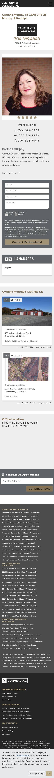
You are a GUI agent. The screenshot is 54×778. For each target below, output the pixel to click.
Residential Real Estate (10, 727)
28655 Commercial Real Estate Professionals (19, 572)
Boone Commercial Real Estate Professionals (19, 536)
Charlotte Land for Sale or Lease (15, 631)
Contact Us (6, 734)
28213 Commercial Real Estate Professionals (19, 609)
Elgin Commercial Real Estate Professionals (18, 543)
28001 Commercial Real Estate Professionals (19, 612)
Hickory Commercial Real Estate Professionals (20, 560)
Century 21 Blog (7, 731)
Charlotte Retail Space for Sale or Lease (17, 628)
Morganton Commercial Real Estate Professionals (21, 533)
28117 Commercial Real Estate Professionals (19, 616)
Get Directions (39, 488)
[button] (27, 475)
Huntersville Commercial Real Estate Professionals (21, 550)
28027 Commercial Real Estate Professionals (19, 585)
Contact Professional (27, 242)
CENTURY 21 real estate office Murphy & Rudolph (26, 660)
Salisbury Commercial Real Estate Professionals (20, 519)
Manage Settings (36, 773)
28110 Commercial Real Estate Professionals (19, 602)
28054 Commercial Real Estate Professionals (19, 596)
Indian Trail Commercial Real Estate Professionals (21, 546)
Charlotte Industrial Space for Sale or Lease (19, 645)
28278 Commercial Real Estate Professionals (19, 599)
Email (11, 215)
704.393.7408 (28, 140)
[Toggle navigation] (50, 2)
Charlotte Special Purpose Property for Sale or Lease (22, 641)
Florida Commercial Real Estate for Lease (16, 712)
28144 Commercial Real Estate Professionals (19, 589)
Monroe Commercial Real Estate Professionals (20, 553)
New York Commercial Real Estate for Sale (16, 715)
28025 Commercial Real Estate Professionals (19, 569)
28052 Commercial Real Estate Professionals (19, 575)
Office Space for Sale (9, 693)
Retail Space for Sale (9, 696)
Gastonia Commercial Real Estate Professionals (20, 523)
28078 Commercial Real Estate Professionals (19, 606)
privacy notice (23, 755)
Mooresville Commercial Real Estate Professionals (21, 540)
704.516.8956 (29, 135)
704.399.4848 (27, 38)
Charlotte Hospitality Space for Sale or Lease (19, 638)
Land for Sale (6, 700)
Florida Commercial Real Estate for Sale (15, 708)
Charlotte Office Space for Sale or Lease (18, 625)
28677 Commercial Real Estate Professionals (19, 592)
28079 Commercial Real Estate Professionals (19, 582)
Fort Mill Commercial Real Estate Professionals (20, 557)
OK (48, 773)
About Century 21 (9, 723)
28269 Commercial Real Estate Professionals (19, 579)
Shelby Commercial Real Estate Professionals (19, 530)
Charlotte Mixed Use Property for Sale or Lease (20, 648)
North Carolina (40, 663)
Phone (20, 215)
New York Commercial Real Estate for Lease (17, 718)
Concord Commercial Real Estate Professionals (20, 516)
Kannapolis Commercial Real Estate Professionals (21, 513)
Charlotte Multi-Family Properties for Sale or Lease (22, 635)
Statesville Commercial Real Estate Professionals (21, 526)
